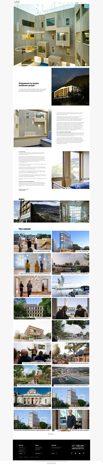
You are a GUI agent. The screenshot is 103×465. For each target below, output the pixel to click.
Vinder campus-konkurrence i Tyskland (42, 340)
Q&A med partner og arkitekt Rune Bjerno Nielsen (40, 296)
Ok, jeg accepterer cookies (51, 463)
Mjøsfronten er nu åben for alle (82, 296)
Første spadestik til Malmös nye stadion (42, 251)
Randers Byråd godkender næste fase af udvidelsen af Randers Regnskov (74, 340)
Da (85, 2)
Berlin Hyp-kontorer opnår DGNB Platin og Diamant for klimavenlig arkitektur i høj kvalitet (32, 430)
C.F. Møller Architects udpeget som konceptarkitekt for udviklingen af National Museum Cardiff (33, 408)
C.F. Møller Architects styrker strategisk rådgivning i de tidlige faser (36, 363)
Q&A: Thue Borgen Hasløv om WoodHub (80, 430)
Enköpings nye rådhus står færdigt (43, 318)
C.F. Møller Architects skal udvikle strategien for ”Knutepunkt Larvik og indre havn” (71, 385)
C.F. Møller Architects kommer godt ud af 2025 (79, 363)
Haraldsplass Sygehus (22, 190)
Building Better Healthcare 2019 (23, 189)
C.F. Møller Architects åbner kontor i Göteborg (79, 318)
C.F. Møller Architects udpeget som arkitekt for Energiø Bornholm (75, 273)
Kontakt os (21, 453)
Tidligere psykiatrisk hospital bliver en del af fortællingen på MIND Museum (35, 273)
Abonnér (53, 453)
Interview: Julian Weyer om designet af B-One (79, 408)
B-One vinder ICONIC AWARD (82, 251)
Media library (38, 453)
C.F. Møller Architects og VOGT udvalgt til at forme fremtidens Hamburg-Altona (34, 385)
